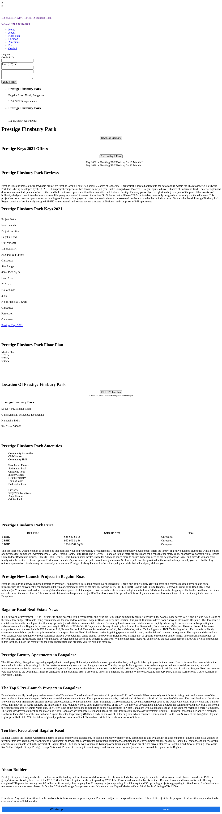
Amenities (13, 42)
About (11, 32)
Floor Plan (14, 35)
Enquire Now (9, 82)
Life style (13, 489)
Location (13, 38)
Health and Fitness (18, 465)
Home (11, 29)
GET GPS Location (111, 392)
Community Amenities (20, 453)
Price (11, 45)
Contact (12, 48)
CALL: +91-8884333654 (15, 23)
